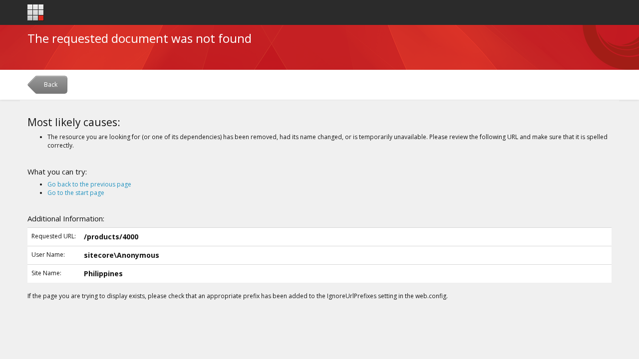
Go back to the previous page (89, 184)
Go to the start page (75, 192)
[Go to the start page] (35, 12)
